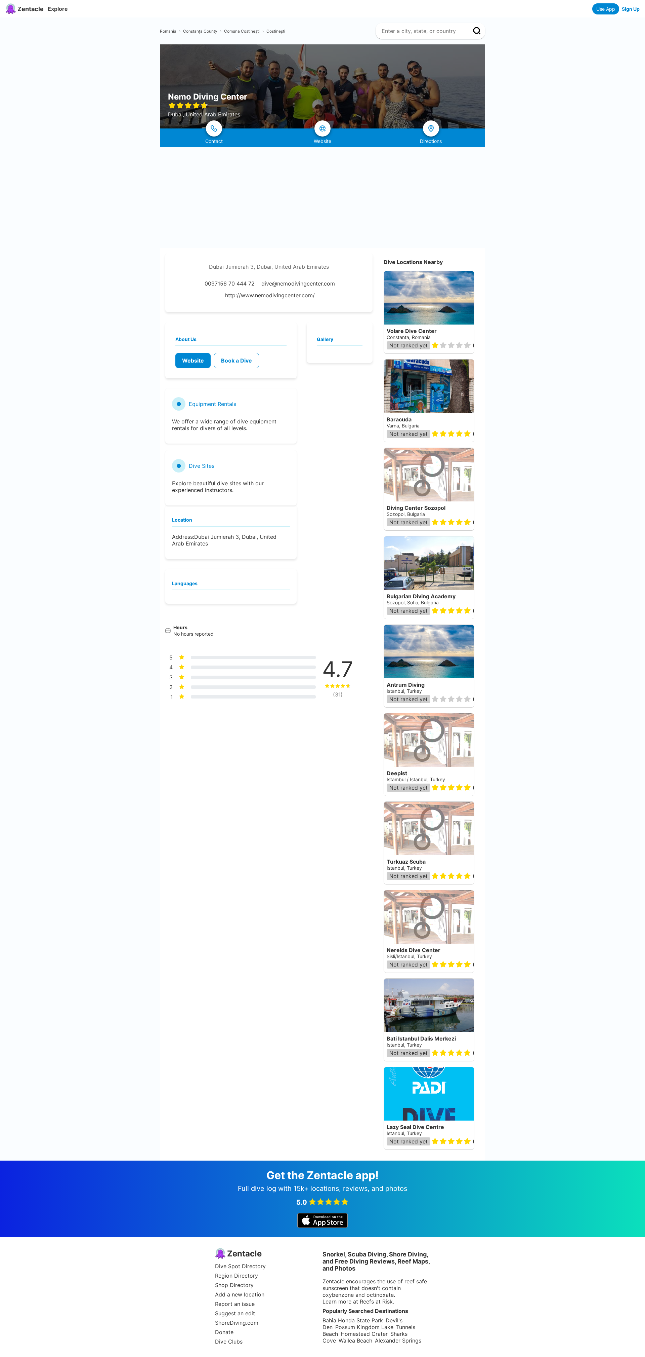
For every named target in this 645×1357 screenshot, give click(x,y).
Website (193, 360)
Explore (58, 8)
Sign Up (631, 9)
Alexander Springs (398, 1340)
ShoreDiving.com (236, 1322)
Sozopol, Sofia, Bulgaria (413, 602)
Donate (224, 1332)
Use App (605, 9)
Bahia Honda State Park (352, 1320)
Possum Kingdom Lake (364, 1327)
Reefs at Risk (376, 1301)
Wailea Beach (355, 1340)
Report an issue (235, 1304)
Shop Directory (234, 1285)
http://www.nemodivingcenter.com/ (270, 295)
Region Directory (236, 1275)
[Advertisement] (322, 197)
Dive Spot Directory (240, 1266)
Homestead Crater (364, 1333)
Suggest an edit (235, 1313)
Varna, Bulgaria (403, 425)
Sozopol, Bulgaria (406, 514)
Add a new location (239, 1294)
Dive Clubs (229, 1341)
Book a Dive (236, 360)
